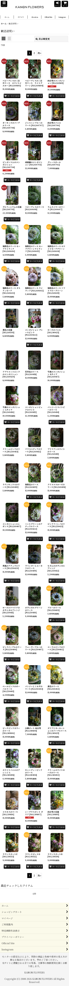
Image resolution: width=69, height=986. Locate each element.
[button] (4, 4)
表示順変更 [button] (44, 38)
